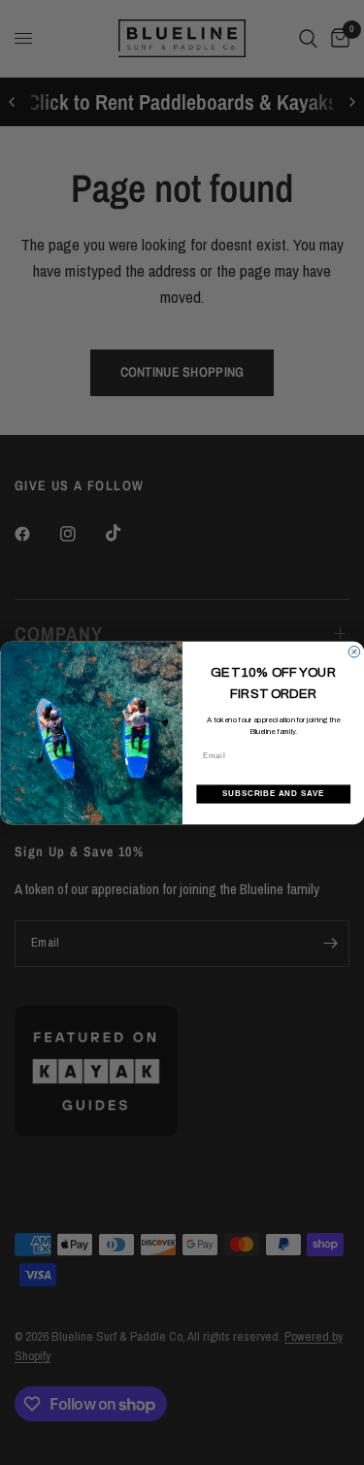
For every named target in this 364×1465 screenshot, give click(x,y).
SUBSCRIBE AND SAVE (272, 793)
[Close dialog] (354, 651)
